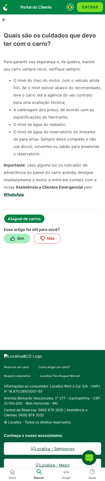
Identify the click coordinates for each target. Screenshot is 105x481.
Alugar (66, 478)
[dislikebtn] (47, 238)
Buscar (39, 478)
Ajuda (92, 478)
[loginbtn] (90, 7)
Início (12, 478)
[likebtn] (17, 238)
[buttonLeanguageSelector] (70, 7)
